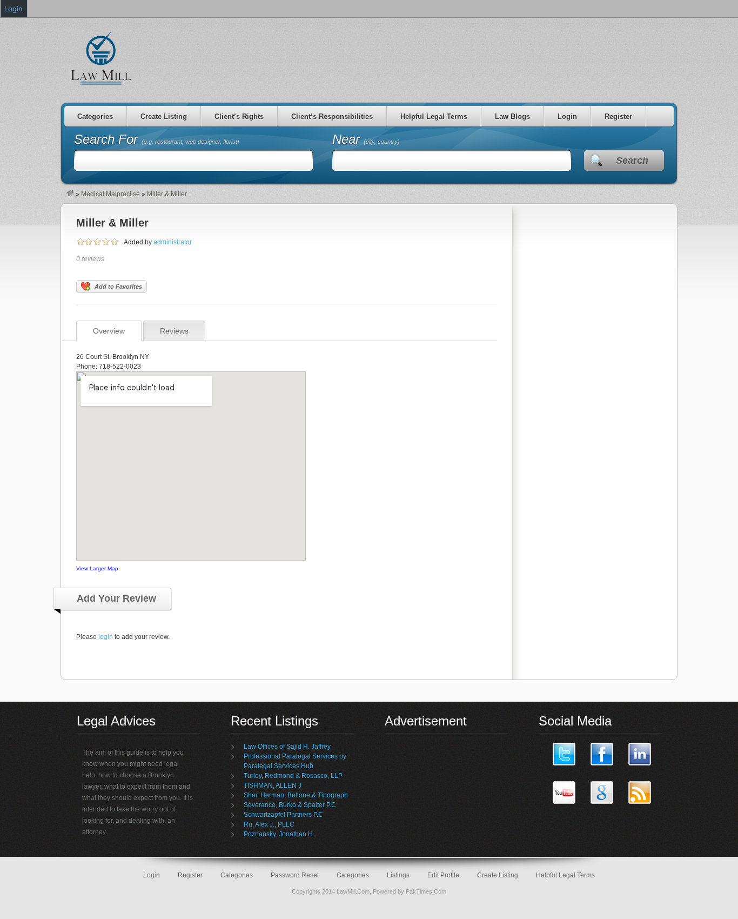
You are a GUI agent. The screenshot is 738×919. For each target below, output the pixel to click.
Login (567, 116)
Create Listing (163, 116)
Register (618, 116)
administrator (172, 242)
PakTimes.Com (426, 891)
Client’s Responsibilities (332, 116)
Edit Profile (443, 875)
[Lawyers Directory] (70, 194)
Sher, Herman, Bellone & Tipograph (296, 795)
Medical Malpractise (110, 194)
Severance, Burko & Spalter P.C (290, 805)
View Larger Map (97, 568)
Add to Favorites (118, 286)
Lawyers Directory (101, 57)
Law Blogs (512, 116)
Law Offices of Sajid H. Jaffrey (287, 746)
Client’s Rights (239, 116)
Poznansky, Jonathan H (278, 834)
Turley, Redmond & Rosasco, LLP (293, 776)
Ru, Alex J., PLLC (269, 824)
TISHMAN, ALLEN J (272, 785)
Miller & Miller (112, 223)
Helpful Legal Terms (433, 116)
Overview (109, 331)
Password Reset (295, 875)
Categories (95, 116)
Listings (398, 875)
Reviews (174, 331)
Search (632, 160)
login (105, 637)
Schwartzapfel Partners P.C (283, 814)
